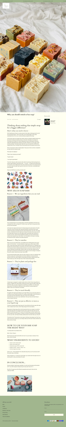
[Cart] (62, 5)
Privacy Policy (5, 412)
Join (54, 414)
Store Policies (5, 414)
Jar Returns (5, 408)
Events (4, 406)
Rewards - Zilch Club (6, 410)
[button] (28, 5)
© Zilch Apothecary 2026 (7, 420)
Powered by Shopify (15, 420)
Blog (3, 404)
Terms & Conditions (6, 416)
